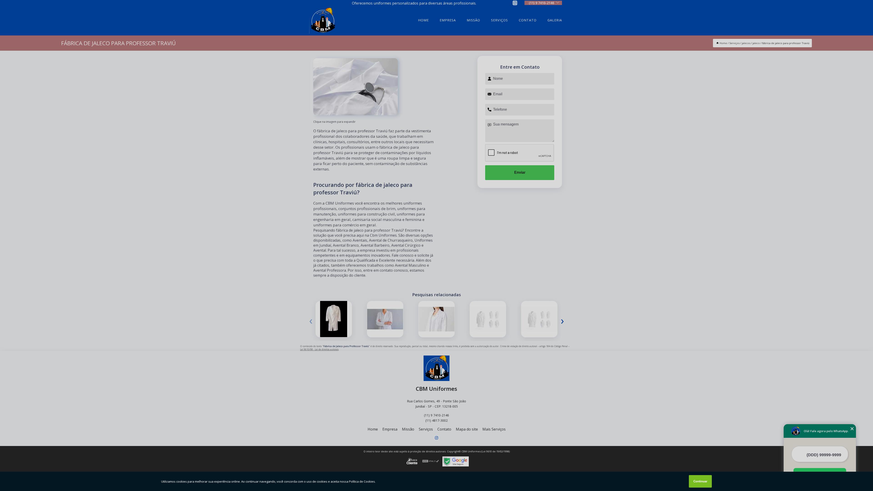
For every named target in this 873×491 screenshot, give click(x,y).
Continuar (700, 481)
